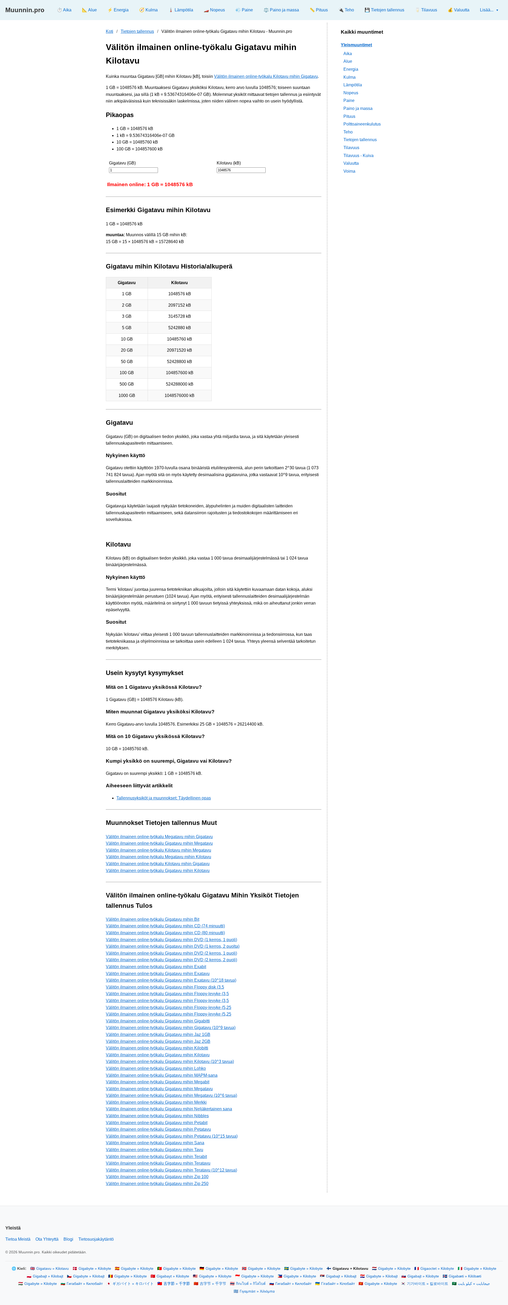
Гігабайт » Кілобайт (338, 1284)
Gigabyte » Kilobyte (95, 1269)
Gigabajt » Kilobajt (48, 1276)
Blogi (68, 1239)
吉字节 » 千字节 (213, 1284)
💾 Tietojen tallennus (384, 10)
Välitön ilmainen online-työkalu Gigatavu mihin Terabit (156, 1156)
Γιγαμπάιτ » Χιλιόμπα (257, 1291)
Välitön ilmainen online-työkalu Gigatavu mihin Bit (152, 919)
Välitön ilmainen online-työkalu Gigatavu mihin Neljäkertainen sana (169, 1109)
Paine (349, 100)
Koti (109, 31)
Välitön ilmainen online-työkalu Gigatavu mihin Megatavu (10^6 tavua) (171, 1095)
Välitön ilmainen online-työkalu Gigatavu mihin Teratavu (158, 1163)
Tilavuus (351, 147)
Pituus (349, 116)
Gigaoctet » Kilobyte (437, 1269)
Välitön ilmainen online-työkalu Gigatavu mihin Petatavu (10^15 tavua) (172, 1136)
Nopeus (350, 92)
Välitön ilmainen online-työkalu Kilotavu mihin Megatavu (158, 850)
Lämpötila (352, 85)
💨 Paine (244, 10)
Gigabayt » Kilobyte (173, 1276)
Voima (349, 171)
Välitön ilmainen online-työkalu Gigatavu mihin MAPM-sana (161, 1075)
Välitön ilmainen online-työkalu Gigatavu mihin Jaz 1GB (158, 1034)
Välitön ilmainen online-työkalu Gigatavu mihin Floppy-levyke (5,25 (168, 1007)
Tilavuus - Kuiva (358, 155)
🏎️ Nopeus (214, 10)
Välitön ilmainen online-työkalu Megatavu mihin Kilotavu (158, 857)
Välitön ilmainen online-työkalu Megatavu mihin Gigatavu (159, 836)
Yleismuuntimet (356, 45)
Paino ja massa (358, 108)
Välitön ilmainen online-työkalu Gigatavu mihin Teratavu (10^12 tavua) (171, 1170)
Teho (348, 131)
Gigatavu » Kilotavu (52, 1269)
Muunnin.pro (24, 10)
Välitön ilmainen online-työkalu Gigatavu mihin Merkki (156, 1102)
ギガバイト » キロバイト (133, 1284)
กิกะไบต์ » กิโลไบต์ (251, 1284)
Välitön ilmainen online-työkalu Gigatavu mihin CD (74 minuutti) (165, 926)
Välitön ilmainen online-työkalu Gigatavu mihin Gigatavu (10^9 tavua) (170, 1027)
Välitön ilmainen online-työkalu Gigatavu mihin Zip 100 (157, 1176)
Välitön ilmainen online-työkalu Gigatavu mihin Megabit (157, 1082)
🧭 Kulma (148, 10)
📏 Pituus (319, 10)
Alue (347, 61)
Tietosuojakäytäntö (96, 1239)
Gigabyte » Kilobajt (89, 1276)
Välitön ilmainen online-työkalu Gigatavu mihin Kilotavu (158, 870)
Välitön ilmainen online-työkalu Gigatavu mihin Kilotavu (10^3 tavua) (170, 1061)
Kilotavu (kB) (229, 163)
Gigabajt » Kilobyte (423, 1276)
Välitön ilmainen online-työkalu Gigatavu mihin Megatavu (159, 843)
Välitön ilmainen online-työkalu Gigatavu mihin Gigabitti (158, 1021)
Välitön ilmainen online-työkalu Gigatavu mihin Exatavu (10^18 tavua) (171, 980)
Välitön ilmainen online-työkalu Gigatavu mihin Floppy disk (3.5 (165, 987)
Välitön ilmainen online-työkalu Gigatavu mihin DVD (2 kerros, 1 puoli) (171, 953)
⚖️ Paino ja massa (281, 10)
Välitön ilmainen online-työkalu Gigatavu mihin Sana (155, 1143)
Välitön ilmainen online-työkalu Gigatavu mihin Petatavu (158, 1129)
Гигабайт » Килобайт (85, 1284)
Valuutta (351, 163)
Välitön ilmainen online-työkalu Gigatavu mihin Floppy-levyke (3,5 (167, 993)
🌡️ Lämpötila (180, 10)
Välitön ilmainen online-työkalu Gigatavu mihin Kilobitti (157, 1048)
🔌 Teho (346, 10)
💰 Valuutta (458, 10)
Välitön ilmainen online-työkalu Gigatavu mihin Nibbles (157, 1116)
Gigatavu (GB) (122, 163)
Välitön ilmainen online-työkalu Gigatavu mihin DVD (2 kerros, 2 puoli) (171, 960)
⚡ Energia (118, 10)
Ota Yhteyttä (46, 1239)
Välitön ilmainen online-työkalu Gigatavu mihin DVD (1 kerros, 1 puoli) (171, 939)
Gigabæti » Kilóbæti (465, 1276)
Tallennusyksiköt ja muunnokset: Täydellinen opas (163, 798)
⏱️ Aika (64, 10)
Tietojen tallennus (137, 31)
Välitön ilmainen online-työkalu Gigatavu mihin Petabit (156, 1122)
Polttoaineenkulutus (362, 124)
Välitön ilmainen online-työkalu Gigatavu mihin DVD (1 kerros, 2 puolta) (172, 946)
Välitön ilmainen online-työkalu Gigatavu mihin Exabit (156, 966)
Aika (347, 53)
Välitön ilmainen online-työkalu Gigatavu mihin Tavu (154, 1149)
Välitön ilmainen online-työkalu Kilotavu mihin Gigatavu (266, 76)
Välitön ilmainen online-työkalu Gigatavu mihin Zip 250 (157, 1183)
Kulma (349, 77)
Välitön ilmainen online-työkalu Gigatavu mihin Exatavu (158, 973)
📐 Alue (89, 10)
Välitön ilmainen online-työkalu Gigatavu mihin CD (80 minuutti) (165, 933)
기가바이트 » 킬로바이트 (427, 1284)
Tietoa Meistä (17, 1239)
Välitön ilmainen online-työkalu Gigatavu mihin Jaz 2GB (158, 1041)
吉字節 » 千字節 (177, 1284)
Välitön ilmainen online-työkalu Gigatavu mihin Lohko (156, 1068)
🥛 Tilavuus (426, 10)
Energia (350, 69)
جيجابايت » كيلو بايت (474, 1284)
